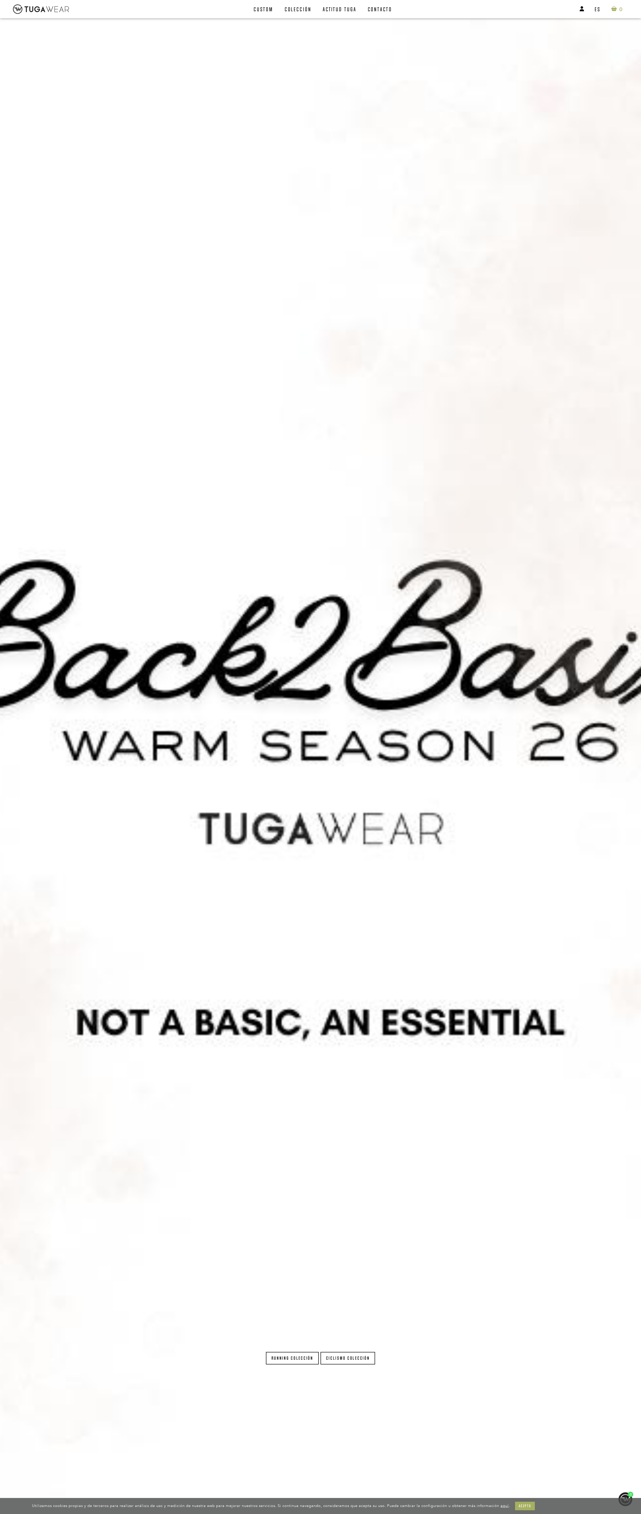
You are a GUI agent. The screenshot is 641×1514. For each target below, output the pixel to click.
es (598, 9)
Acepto (525, 1506)
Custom (263, 9)
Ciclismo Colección (348, 1358)
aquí (505, 1505)
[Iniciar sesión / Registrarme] (582, 9)
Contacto (380, 9)
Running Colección (292, 1358)
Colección (298, 9)
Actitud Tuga (340, 9)
